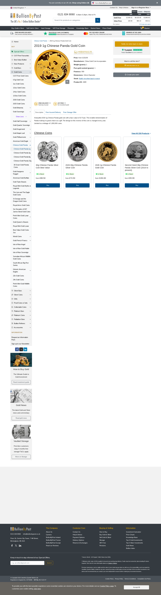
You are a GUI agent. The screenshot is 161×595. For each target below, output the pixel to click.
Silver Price (118, 21)
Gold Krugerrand (19, 129)
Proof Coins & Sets (20, 303)
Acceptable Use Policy (144, 579)
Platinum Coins (19, 315)
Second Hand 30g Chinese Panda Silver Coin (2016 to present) (136, 167)
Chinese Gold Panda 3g (22, 153)
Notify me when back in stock (89, 78)
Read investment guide (21, 382)
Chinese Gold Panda (20, 145)
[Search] (97, 20)
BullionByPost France (53, 540)
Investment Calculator (133, 532)
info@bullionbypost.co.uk (31, 534)
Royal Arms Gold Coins (21, 205)
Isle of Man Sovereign (20, 252)
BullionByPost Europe (53, 543)
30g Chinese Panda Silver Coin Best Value (47, 166)
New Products (19, 64)
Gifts (15, 299)
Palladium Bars (19, 319)
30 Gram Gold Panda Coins (21, 166)
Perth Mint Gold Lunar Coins (20, 217)
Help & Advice (123, 7)
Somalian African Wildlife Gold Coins (21, 257)
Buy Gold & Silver (105, 535)
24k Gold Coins (18, 280)
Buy (18, 28)
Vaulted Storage (21, 441)
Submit (49, 563)
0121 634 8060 (15, 534)
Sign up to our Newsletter (20, 344)
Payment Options (79, 537)
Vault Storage (45, 28)
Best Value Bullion (20, 60)
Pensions (71, 28)
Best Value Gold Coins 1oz (21, 231)
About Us (49, 532)
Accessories (18, 327)
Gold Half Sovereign (20, 121)
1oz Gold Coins (18, 84)
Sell (32, 28)
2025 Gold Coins (19, 104)
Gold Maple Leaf (19, 133)
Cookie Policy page (107, 586)
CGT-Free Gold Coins (20, 76)
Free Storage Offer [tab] (69, 112)
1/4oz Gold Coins (19, 92)
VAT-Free (59, 28)
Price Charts (107, 28)
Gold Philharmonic (19, 137)
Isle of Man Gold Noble (21, 248)
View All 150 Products (140, 133)
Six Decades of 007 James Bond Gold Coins (21, 210)
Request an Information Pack (20, 338)
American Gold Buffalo (21, 178)
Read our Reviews (52, 545)
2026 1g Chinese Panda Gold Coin (105, 166)
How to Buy (103, 532)
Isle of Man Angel (19, 244)
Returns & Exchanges (80, 543)
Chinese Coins (43, 132)
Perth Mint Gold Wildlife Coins (21, 285)
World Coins (17, 236)
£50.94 (130, 21)
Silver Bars (18, 291)
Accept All (136, 587)
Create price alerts (146, 24)
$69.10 (139, 21)
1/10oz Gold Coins (19, 96)
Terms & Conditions (130, 579)
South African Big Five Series (21, 264)
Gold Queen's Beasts (20, 222)
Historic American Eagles (19, 270)
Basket (146, 28)
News (95, 28)
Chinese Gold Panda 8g (22, 157)
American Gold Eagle (20, 141)
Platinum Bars (19, 311)
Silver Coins (18, 295)
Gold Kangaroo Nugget (18, 173)
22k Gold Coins (18, 276)
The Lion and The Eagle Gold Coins (21, 193)
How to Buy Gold (21, 369)
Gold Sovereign (18, 112)
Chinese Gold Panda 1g (22, 149)
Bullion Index (130, 548)
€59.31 (147, 21)
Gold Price (117, 17)
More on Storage (21, 457)
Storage (102, 540)
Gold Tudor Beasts (19, 182)
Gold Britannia (18, 108)
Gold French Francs (20, 240)
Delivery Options (78, 540)
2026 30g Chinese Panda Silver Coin (76, 166)
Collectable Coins (20, 307)
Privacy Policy (119, 579)
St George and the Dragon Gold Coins (20, 200)
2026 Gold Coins (19, 100)
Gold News (21, 405)
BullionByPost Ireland (53, 537)
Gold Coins (18, 72)
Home (16, 42)
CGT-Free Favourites (21, 56)
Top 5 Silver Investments (134, 543)
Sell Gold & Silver (105, 537)
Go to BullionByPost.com (103, 3)
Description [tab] (39, 112)
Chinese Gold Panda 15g (22, 161)
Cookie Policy (109, 579)
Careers (48, 535)
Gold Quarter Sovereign (21, 125)
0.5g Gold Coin (18, 80)
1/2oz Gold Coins (19, 88)
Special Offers (19, 52)
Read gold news (21, 418)
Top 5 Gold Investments (134, 540)
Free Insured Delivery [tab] (53, 112)
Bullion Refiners (19, 323)
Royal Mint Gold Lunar (21, 226)
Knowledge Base (82, 28)
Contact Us (114, 7)
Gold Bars (17, 68)
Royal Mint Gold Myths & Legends (22, 187)
